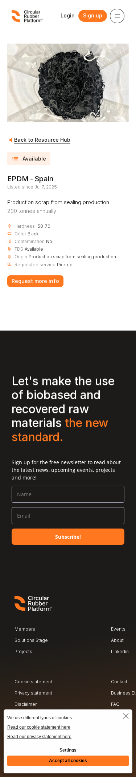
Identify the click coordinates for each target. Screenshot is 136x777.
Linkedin (120, 651)
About (117, 640)
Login (68, 15)
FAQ (115, 704)
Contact (119, 681)
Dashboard (122, 662)
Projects (23, 651)
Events (118, 629)
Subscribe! (68, 536)
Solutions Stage (31, 640)
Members (25, 629)
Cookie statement (33, 681)
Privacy (22, 693)
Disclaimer (26, 704)
